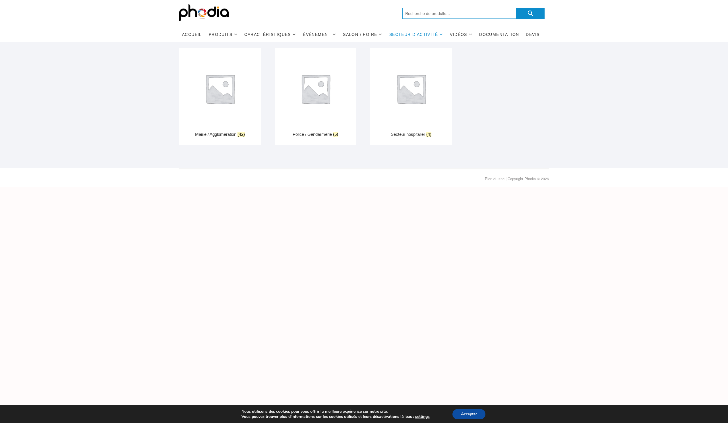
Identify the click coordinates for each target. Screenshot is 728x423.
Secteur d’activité (413, 34)
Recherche (530, 13)
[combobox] (459, 13)
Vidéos (458, 34)
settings (422, 416)
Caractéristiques (267, 34)
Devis (532, 34)
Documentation (499, 34)
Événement (317, 34)
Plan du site (494, 178)
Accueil (192, 34)
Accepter (469, 414)
